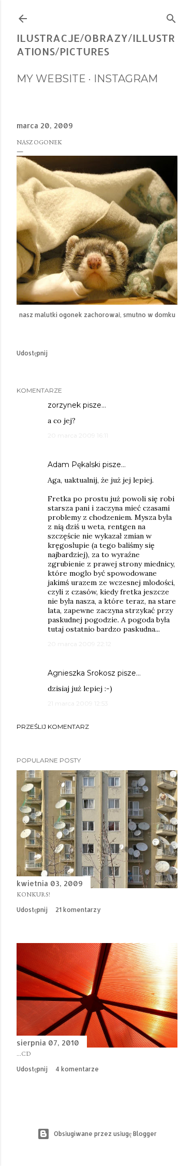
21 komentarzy (78, 910)
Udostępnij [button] (32, 353)
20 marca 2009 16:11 (78, 435)
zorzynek (64, 405)
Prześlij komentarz (53, 726)
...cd (24, 1054)
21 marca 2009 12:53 (78, 703)
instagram (126, 78)
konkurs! (33, 894)
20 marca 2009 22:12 (79, 644)
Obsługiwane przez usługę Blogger (105, 1134)
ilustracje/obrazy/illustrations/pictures (96, 44)
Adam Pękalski (74, 464)
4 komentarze (77, 1069)
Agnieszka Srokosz (81, 673)
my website (51, 78)
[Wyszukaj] (171, 16)
